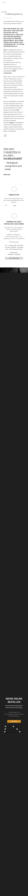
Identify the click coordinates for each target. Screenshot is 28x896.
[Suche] (25, 2)
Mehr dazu (7, 174)
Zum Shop (14, 721)
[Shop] (23, 2)
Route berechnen (14, 258)
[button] (5, 135)
